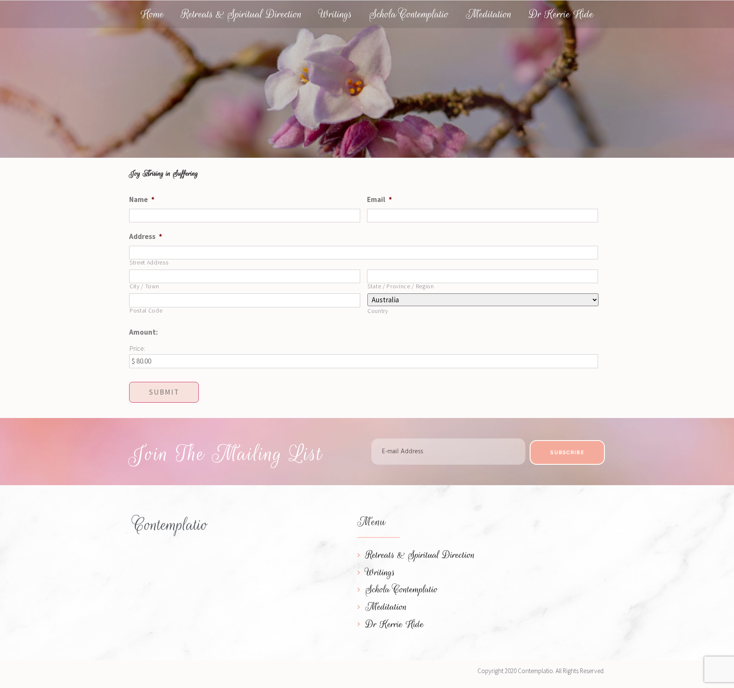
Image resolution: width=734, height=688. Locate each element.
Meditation (489, 14)
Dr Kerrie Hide (561, 14)
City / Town (144, 287)
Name (142, 199)
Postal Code (146, 311)
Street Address (149, 263)
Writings (335, 14)
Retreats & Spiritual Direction (241, 14)
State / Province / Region (400, 287)
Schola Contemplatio (409, 14)
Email (379, 199)
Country (377, 311)
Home (152, 14)
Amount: (143, 332)
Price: (137, 348)
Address (145, 236)
